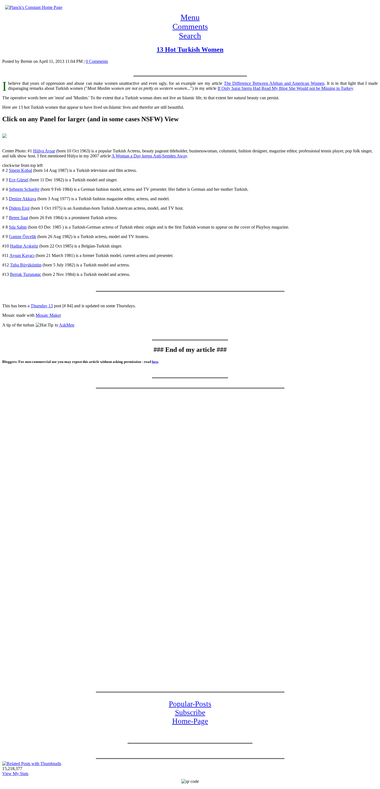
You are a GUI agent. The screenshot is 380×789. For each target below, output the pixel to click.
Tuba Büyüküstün (25, 265)
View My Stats (15, 773)
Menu (190, 17)
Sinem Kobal (20, 170)
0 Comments (97, 61)
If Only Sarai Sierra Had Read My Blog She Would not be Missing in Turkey (285, 88)
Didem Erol (19, 208)
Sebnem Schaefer (24, 189)
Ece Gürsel (18, 179)
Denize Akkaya (22, 198)
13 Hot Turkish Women (190, 49)
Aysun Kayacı (21, 255)
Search (190, 35)
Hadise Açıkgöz (24, 246)
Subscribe (190, 712)
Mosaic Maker (48, 315)
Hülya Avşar (44, 151)
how (155, 362)
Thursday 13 (42, 305)
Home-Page (190, 721)
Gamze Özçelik (22, 236)
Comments (190, 26)
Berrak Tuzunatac (25, 274)
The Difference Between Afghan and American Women (274, 83)
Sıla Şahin (18, 227)
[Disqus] (190, 465)
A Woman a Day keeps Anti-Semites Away (149, 156)
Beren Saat (18, 217)
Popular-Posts (190, 704)
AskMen (66, 325)
